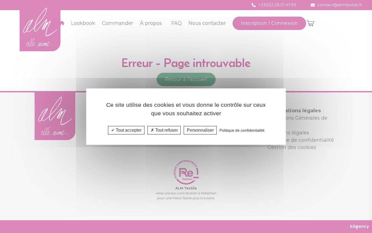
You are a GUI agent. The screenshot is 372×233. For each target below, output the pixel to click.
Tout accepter (128, 130)
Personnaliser (200, 130)
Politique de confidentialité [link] (241, 130)
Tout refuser (166, 130)
